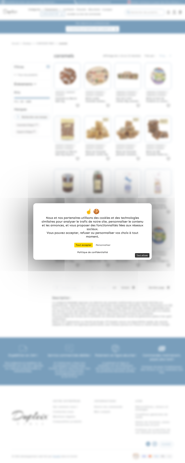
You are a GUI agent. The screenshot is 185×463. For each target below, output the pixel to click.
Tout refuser (142, 255)
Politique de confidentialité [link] (92, 252)
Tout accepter (83, 245)
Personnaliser (103, 245)
